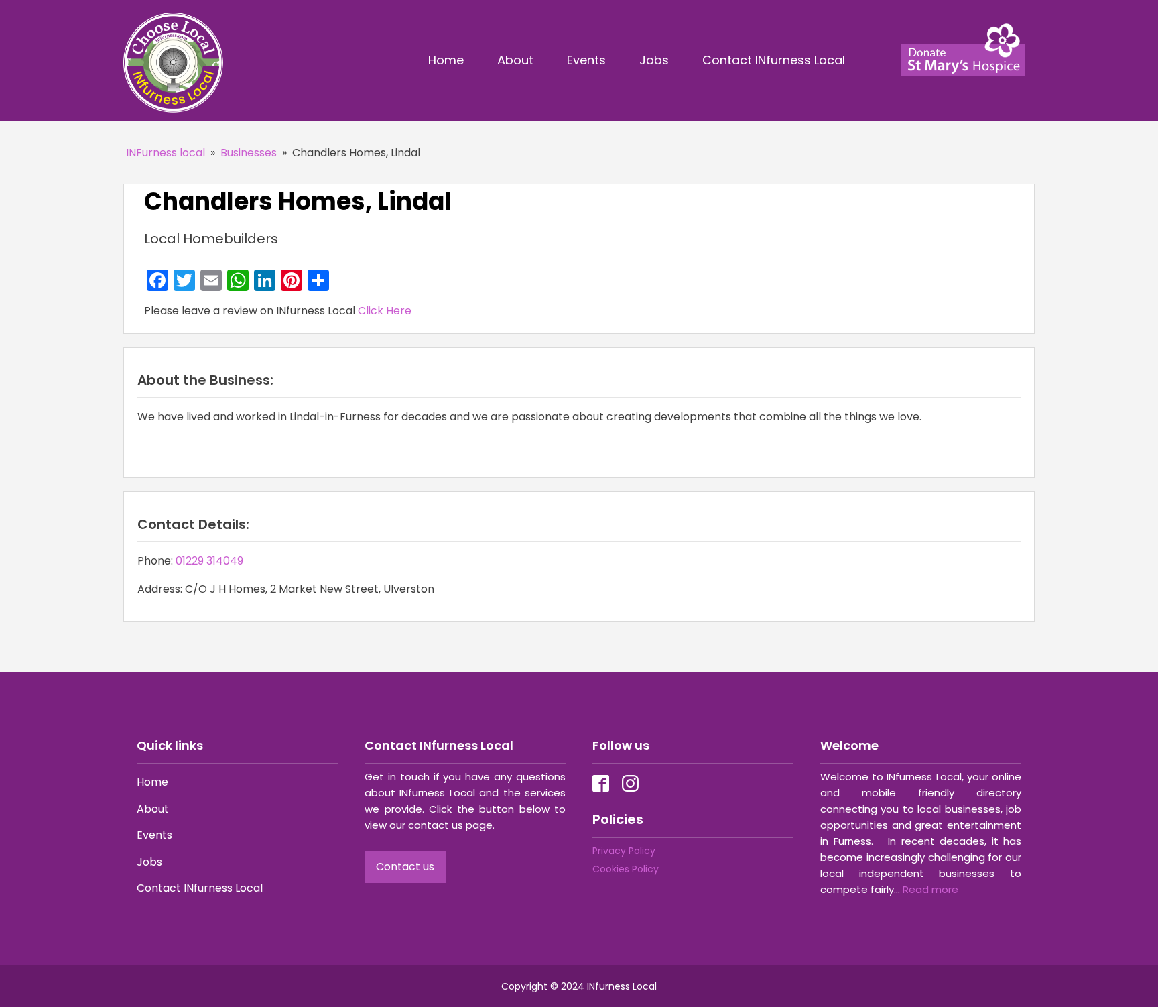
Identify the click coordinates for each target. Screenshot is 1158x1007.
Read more (930, 889)
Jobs (654, 60)
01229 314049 (209, 561)
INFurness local (165, 152)
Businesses (248, 152)
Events (586, 60)
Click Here (384, 310)
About (515, 60)
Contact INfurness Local (775, 60)
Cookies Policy (625, 869)
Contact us (405, 866)
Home (446, 60)
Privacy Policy (623, 850)
